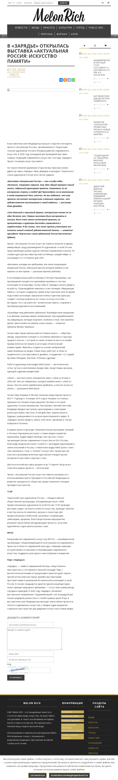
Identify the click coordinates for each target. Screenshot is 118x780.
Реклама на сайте (70, 716)
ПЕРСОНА (93, 753)
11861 (98, 142)
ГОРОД (91, 732)
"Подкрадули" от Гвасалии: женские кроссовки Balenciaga (101, 160)
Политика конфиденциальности (69, 775)
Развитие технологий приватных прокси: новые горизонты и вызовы (102, 128)
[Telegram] (69, 80)
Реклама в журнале (71, 720)
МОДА (91, 717)
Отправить (16, 678)
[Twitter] (108, 2)
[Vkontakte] (102, 2)
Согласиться (37, 775)
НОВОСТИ (93, 748)
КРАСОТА (93, 722)
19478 (98, 82)
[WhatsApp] (73, 80)
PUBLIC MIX (94, 737)
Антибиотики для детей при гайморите (102, 98)
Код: (9, 664)
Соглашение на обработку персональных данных (72, 728)
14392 (98, 173)
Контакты (67, 712)
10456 (98, 108)
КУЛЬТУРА (93, 727)
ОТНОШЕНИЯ (94, 743)
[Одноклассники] (65, 80)
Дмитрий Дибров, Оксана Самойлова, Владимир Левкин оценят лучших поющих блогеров (102, 196)
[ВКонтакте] (61, 80)
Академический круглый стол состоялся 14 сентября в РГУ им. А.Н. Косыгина (102, 67)
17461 (98, 213)
